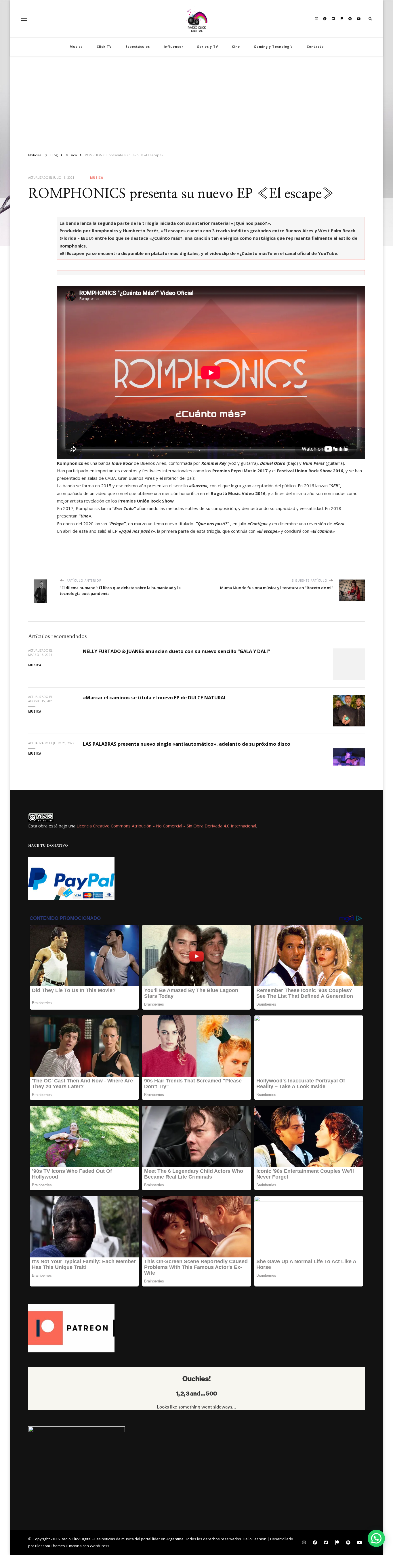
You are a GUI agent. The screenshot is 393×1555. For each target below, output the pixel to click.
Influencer (173, 46)
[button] (376, 1538)
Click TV (104, 46)
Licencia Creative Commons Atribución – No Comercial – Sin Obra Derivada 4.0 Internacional (166, 826)
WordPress (99, 1545)
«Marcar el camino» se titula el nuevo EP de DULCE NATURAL (154, 697)
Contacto (315, 46)
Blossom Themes (50, 1545)
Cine (236, 46)
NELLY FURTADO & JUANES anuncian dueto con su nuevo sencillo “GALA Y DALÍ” (176, 651)
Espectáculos (137, 46)
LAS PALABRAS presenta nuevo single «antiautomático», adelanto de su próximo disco (186, 744)
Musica (76, 46)
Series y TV (207, 46)
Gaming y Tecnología (273, 46)
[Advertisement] (196, 102)
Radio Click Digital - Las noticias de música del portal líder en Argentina (122, 1538)
